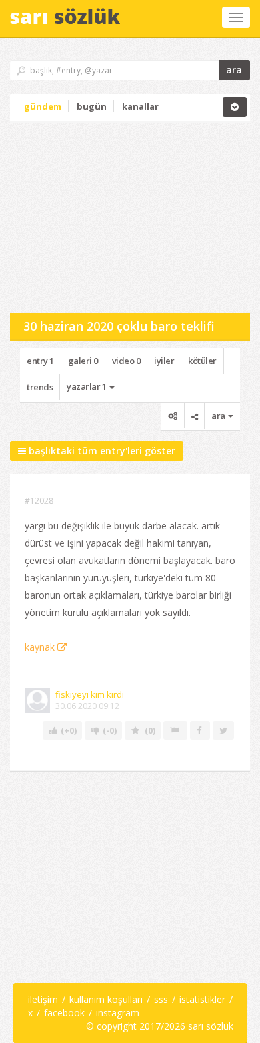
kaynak (41, 647)
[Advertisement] (110, 216)
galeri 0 (83, 361)
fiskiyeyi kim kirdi (89, 694)
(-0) (111, 730)
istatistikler (202, 999)
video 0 (126, 361)
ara (234, 69)
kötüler (202, 361)
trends (40, 387)
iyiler (164, 361)
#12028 (39, 500)
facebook (64, 1012)
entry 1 (40, 361)
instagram (117, 1012)
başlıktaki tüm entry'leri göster (100, 450)
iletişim (43, 999)
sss (161, 999)
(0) (150, 730)
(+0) (70, 730)
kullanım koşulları (106, 999)
